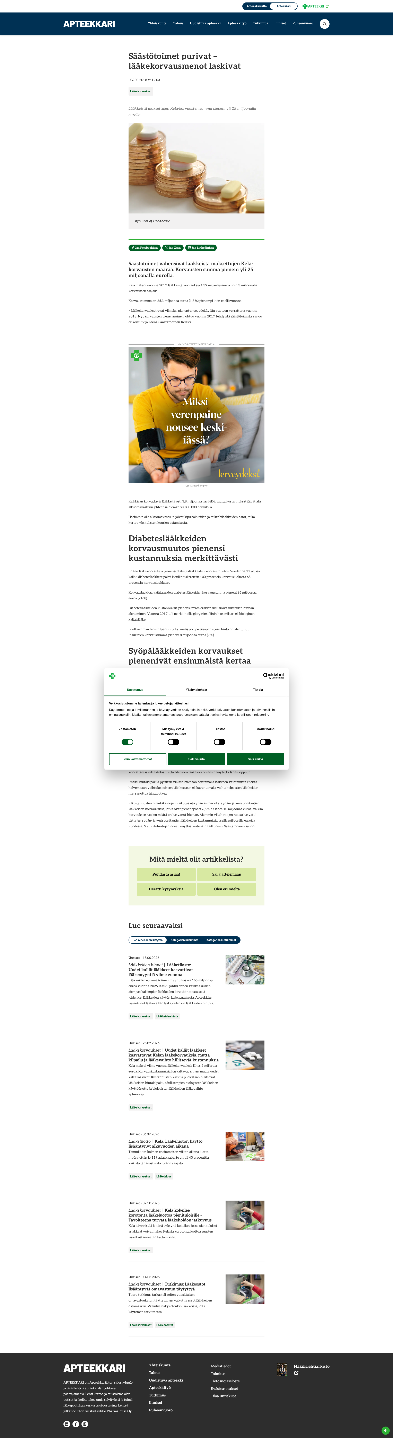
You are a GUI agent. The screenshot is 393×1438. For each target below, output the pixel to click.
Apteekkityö (236, 23)
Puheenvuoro (302, 23)
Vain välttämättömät (138, 759)
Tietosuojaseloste (225, 1381)
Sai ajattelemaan (226, 876)
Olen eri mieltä (227, 891)
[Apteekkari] (89, 24)
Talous (178, 23)
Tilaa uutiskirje (223, 1396)
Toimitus (218, 1374)
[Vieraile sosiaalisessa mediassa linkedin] (66, 1424)
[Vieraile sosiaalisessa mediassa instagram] (84, 1424)
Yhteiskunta (157, 23)
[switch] (173, 742)
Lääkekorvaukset (140, 91)
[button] (325, 24)
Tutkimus (260, 23)
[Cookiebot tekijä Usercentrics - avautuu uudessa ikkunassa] (266, 676)
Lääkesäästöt (164, 1325)
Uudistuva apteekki (205, 23)
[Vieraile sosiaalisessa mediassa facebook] (75, 1424)
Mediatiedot (221, 1366)
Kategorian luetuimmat (221, 940)
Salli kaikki (255, 759)
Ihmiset (280, 23)
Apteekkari (284, 6)
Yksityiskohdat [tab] (196, 689)
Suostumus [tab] (135, 689)
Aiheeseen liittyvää (150, 940)
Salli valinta (196, 759)
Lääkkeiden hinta (167, 1016)
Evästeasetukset (224, 1389)
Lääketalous (164, 1176)
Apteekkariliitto (256, 6)
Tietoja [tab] (258, 689)
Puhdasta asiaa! (166, 876)
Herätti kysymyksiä (166, 891)
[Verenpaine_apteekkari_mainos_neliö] (196, 415)
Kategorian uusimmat (184, 940)
